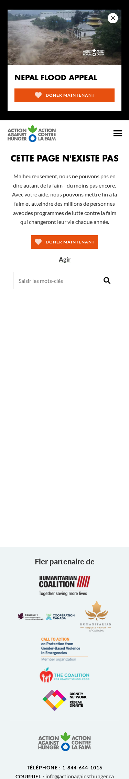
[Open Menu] (118, 133)
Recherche (107, 280)
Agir (65, 259)
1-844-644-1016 (82, 767)
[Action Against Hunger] (31, 133)
